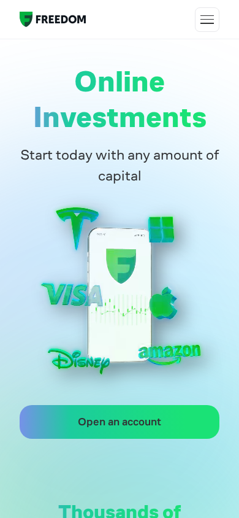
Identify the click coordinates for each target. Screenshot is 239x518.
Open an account (119, 422)
